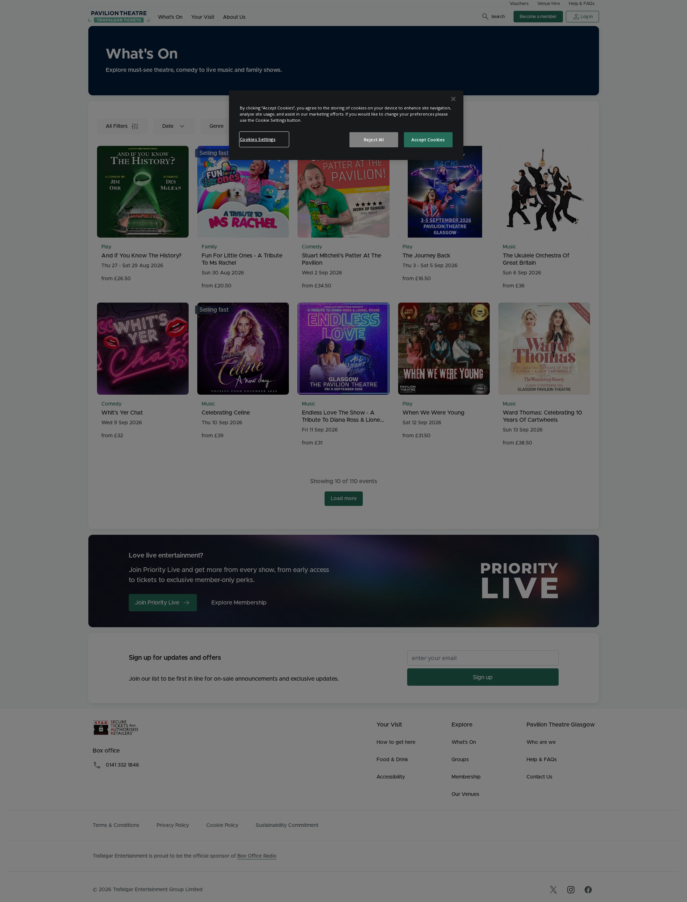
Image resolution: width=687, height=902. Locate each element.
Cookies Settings (258, 139)
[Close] (453, 99)
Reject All (374, 139)
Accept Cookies (428, 139)
